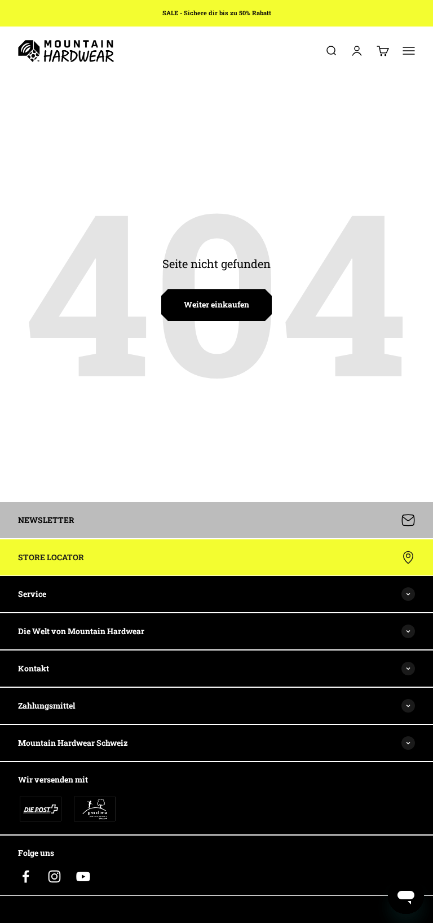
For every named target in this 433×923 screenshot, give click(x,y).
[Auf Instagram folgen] (54, 876)
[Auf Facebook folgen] (25, 876)
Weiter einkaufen (216, 304)
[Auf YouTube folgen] (83, 876)
